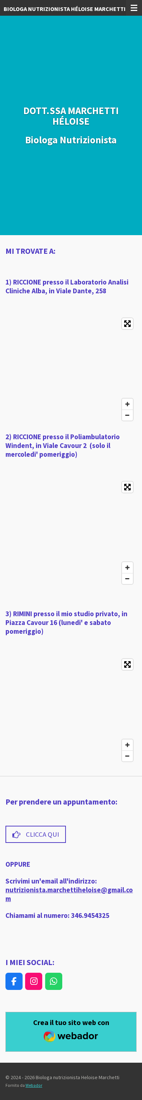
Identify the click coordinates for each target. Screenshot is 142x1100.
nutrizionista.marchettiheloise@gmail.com (69, 894)
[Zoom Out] (127, 415)
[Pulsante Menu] (134, 8)
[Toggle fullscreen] (127, 323)
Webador (33, 1085)
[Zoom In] (127, 404)
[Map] (71, 369)
